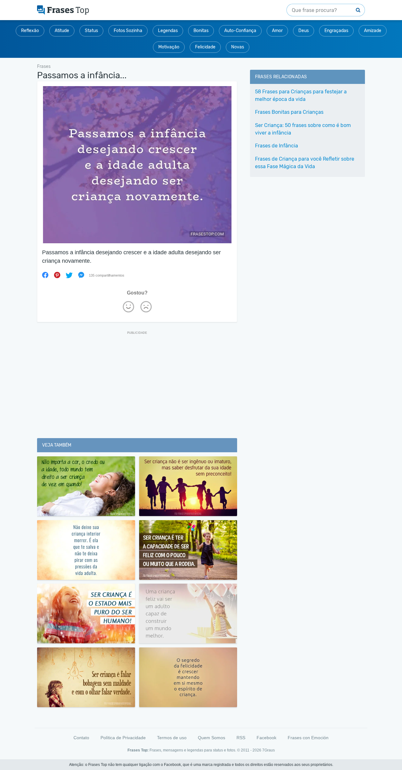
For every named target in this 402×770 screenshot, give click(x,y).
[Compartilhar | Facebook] (45, 275)
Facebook (266, 737)
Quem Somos (211, 737)
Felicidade (205, 47)
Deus (303, 30)
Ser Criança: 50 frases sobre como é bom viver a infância (303, 129)
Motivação (168, 47)
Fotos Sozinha (128, 30)
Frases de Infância (276, 146)
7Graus (268, 750)
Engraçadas (336, 30)
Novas (237, 47)
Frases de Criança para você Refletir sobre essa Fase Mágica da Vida (304, 162)
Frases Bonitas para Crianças (289, 112)
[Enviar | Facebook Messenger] (81, 275)
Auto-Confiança (240, 30)
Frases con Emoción (308, 737)
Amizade (372, 30)
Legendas (168, 30)
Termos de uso (172, 737)
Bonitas (201, 30)
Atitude (62, 30)
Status (91, 30)
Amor (277, 30)
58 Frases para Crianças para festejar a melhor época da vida (301, 95)
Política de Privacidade (123, 737)
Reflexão (30, 30)
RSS (240, 737)
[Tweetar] (69, 275)
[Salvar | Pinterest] (57, 275)
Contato (81, 737)
